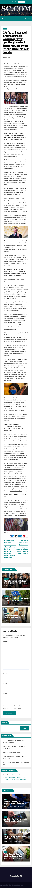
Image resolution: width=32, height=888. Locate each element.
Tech (5, 799)
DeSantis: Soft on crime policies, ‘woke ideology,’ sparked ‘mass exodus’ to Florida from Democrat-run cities (14, 777)
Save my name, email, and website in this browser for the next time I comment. (14, 707)
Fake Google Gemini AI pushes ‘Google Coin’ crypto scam (14, 856)
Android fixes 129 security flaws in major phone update (15, 821)
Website (5, 693)
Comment (6, 641)
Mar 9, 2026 (8, 858)
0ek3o (4, 885)
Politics (6, 578)
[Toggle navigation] (29, 18)
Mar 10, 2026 (8, 824)
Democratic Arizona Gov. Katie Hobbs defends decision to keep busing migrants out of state (22, 547)
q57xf (7, 885)
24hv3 (10, 885)
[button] (22, 18)
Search (4, 722)
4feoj (13, 885)
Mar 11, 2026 (8, 806)
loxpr (22, 885)
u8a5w (15, 885)
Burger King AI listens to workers (12, 752)
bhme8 (18, 885)
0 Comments (18, 806)
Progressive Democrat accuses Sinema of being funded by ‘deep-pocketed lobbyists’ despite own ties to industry (10, 549)
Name (5, 674)
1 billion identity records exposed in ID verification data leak (15, 804)
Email (5, 684)
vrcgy (1, 885)
